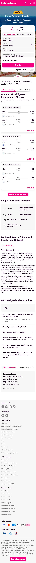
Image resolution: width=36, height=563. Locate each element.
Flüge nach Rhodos (9, 367)
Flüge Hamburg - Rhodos (10, 379)
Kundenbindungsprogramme (9, 453)
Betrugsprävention (6, 481)
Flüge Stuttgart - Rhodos (10, 382)
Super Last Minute (6, 494)
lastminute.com (6, 81)
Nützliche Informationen (8, 472)
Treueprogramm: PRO (7, 484)
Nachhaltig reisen (6, 514)
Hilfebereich (4, 460)
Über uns (4, 423)
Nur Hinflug (20, 34)
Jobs (2, 441)
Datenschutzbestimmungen (9, 429)
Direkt (20, 90)
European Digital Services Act (9, 475)
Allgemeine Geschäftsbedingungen (11, 426)
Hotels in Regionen (6, 503)
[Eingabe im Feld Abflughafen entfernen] (31, 39)
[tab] (12, 28)
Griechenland (25, 81)
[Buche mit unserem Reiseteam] (25, 3)
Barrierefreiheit (5, 478)
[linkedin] (10, 406)
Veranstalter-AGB (6, 438)
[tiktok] (14, 406)
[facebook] (2, 406)
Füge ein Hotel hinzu (22, 70)
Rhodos (3, 84)
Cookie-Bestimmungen (8, 432)
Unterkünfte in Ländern (8, 508)
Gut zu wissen (7, 245)
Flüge (16, 81)
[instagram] (6, 406)
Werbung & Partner (7, 469)
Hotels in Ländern (6, 500)
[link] (18, 118)
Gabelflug (29, 34)
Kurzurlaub (4, 491)
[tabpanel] (18, 144)
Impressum (4, 447)
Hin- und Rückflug (9, 34)
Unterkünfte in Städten (8, 505)
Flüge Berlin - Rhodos (9, 374)
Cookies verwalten (6, 435)
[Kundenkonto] (30, 3)
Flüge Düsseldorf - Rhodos (11, 384)
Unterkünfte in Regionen (8, 511)
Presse (3, 444)
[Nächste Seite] (33, 90)
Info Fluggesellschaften (8, 466)
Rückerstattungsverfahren (9, 463)
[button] (8, 388)
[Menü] (34, 3)
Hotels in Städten (6, 497)
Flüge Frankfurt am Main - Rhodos (12, 376)
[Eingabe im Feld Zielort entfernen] (31, 45)
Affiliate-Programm (6, 450)
